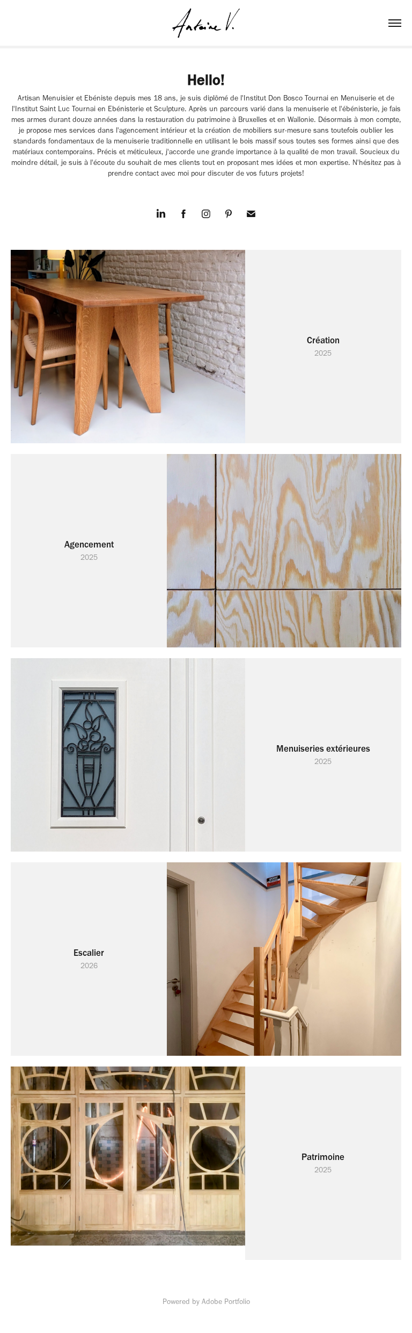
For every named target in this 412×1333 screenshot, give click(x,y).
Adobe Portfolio (226, 1301)
